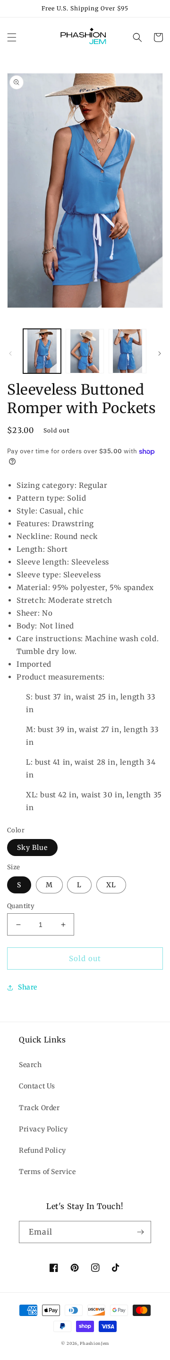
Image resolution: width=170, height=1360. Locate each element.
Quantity (20, 906)
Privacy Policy (43, 1129)
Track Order (39, 1108)
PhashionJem (94, 1343)
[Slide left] (10, 353)
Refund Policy (42, 1150)
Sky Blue (32, 847)
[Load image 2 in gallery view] (84, 351)
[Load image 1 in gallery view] (42, 351)
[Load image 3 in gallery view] (127, 351)
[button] (11, 37)
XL (111, 885)
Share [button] (27, 987)
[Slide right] (159, 353)
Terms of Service (47, 1171)
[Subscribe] (140, 1232)
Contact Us (37, 1086)
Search (30, 1064)
